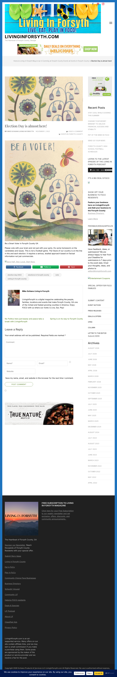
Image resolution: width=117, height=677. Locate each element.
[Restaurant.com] (89, 185)
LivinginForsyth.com (32, 36)
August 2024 (93, 432)
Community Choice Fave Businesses (20, 578)
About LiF (9, 616)
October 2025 (94, 393)
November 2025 (94, 387)
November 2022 (95, 466)
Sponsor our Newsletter (15, 545)
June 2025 (92, 410)
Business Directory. (96, 213)
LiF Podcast (10, 611)
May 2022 (92, 477)
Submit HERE (94, 336)
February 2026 (94, 382)
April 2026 (92, 371)
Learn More (93, 219)
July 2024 (92, 438)
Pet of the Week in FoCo (98, 135)
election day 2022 (15, 275)
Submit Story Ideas (13, 556)
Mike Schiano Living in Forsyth (20, 131)
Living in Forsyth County (15, 561)
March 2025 (93, 421)
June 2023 (92, 455)
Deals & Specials (12, 605)
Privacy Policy (11, 627)
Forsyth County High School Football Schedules (97, 149)
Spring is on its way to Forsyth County (66, 319)
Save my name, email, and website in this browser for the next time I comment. (39, 378)
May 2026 (92, 365)
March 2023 (93, 460)
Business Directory (13, 583)
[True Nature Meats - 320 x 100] (39, 424)
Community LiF (11, 594)
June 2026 (92, 359)
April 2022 (92, 483)
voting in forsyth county (17, 279)
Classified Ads (11, 622)
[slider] (108, 170)
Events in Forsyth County (72, 134)
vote (57, 275)
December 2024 (94, 427)
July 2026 (92, 354)
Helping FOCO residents (15, 600)
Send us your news (96, 141)
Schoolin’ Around (12, 589)
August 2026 (93, 348)
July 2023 (92, 449)
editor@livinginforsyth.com (99, 271)
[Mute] (106, 170)
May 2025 (92, 415)
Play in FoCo (10, 572)
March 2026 (93, 376)
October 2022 (94, 472)
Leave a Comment (75, 131)
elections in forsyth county (38, 275)
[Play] (91, 170)
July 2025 (92, 404)
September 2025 (95, 399)
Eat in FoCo (10, 567)
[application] (100, 170)
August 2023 (93, 443)
